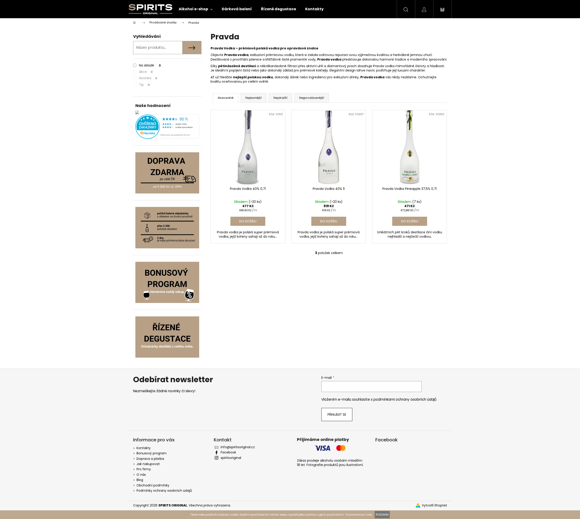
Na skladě (150, 65)
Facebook (228, 452)
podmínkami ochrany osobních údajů (405, 399)
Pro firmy (144, 469)
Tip (144, 84)
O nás (141, 474)
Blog (140, 480)
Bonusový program (152, 453)
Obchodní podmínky (153, 485)
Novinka (148, 78)
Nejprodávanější (311, 98)
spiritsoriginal (231, 457)
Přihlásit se (336, 414)
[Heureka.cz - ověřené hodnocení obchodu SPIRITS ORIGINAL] (167, 126)
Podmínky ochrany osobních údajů (164, 490)
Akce (146, 71)
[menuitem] (195, 9)
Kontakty (144, 448)
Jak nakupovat (148, 464)
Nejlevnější (253, 98)
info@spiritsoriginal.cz (238, 447)
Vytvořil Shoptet (434, 505)
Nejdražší (280, 98)
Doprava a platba (150, 458)
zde (369, 514)
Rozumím (382, 514)
